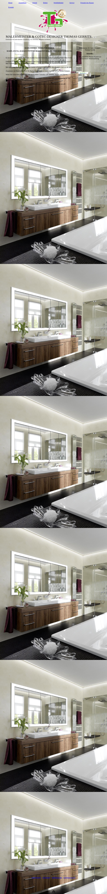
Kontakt (11, 7)
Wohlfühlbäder (58, 3)
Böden (45, 3)
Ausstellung (22, 3)
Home (10, 3)
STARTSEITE (36, 878)
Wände (34, 3)
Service (71, 3)
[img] (53, 21)
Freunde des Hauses (87, 3)
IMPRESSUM (57, 878)
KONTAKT (46, 878)
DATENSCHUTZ (69, 878)
